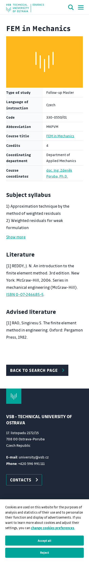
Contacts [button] (20, 479)
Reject (44, 552)
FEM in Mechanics (60, 136)
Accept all (44, 540)
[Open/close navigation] (80, 7)
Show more (16, 236)
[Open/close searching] (71, 8)
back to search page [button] (34, 370)
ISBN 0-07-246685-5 (24, 294)
